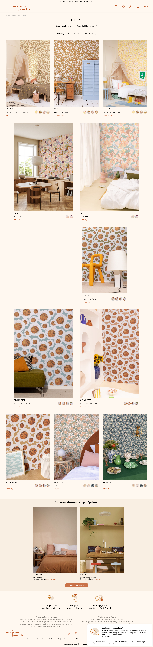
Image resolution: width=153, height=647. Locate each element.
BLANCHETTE (88, 295)
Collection (73, 34)
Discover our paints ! (76, 585)
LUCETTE (9, 109)
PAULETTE (58, 482)
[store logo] (31, 8)
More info (106, 637)
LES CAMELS (85, 575)
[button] (146, 6)
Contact (30, 639)
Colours (89, 34)
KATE (16, 213)
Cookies (51, 639)
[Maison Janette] (15, 634)
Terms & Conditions (78, 639)
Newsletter (40, 639)
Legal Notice (62, 639)
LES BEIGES (37, 575)
